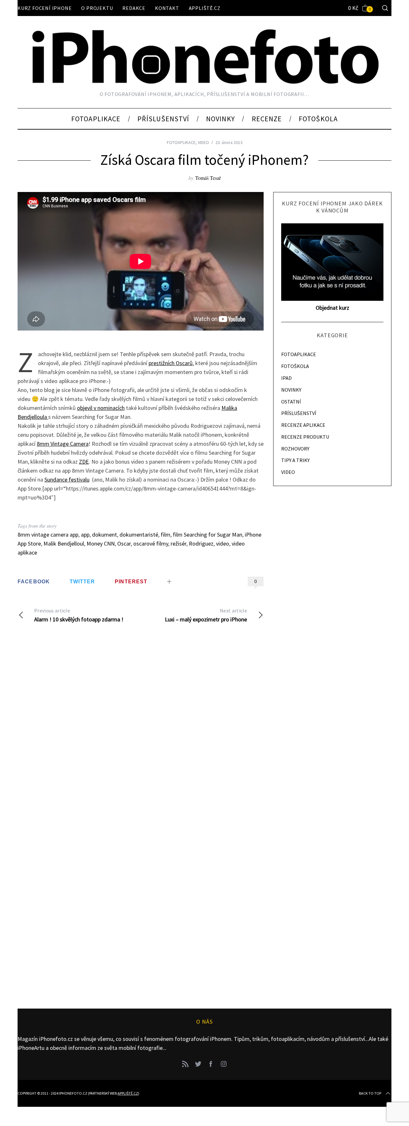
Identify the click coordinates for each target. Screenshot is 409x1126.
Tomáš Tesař (208, 177)
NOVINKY (291, 390)
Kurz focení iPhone (45, 8)
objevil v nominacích (101, 407)
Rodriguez (201, 543)
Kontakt (167, 8)
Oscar (124, 543)
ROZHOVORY (295, 448)
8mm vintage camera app (48, 534)
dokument (104, 534)
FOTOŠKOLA (295, 366)
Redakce (133, 8)
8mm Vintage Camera (63, 443)
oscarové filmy (150, 543)
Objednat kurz (332, 307)
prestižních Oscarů (171, 363)
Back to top (370, 1093)
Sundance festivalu (66, 479)
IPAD (286, 378)
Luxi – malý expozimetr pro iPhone (206, 615)
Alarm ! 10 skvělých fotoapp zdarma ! (78, 615)
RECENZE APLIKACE (303, 425)
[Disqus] (141, 732)
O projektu (97, 8)
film (165, 534)
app (85, 534)
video (222, 543)
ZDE (84, 461)
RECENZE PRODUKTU (305, 437)
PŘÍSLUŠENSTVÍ (298, 413)
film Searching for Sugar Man (207, 534)
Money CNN (101, 543)
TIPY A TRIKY (295, 460)
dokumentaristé (139, 534)
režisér (178, 543)
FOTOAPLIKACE (181, 142)
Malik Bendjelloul (63, 543)
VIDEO (203, 142)
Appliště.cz (204, 8)
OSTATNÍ (291, 401)
